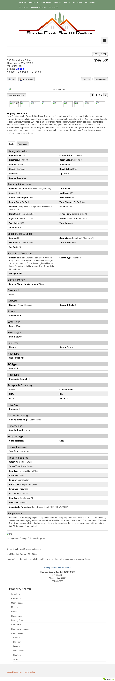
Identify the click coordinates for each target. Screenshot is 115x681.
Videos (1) (86, 79)
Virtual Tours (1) (100, 79)
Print (13, 79)
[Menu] (104, 40)
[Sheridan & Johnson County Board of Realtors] (57, 23)
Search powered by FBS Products (57, 567)
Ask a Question (27, 79)
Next (103, 54)
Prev (96, 54)
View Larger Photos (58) (16, 95)
